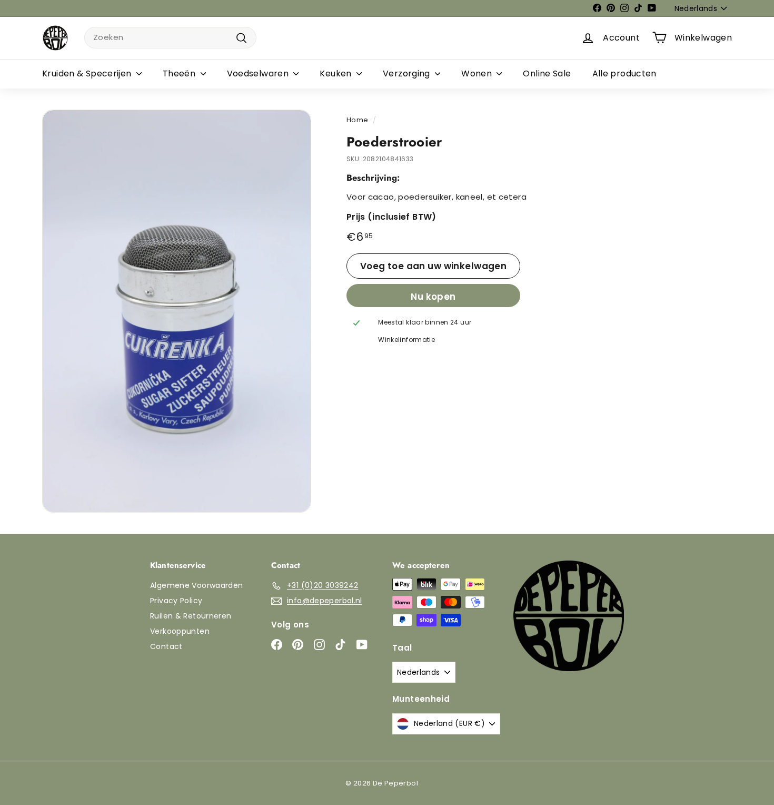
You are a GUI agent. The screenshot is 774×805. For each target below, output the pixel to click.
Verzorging (407, 73)
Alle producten (624, 73)
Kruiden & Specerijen (88, 73)
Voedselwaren (259, 73)
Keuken (337, 73)
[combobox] (170, 37)
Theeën (180, 73)
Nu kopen (433, 296)
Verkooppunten (180, 631)
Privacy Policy (176, 600)
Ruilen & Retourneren (191, 616)
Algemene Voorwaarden (196, 585)
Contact (166, 646)
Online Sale (547, 73)
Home (357, 119)
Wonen (477, 73)
